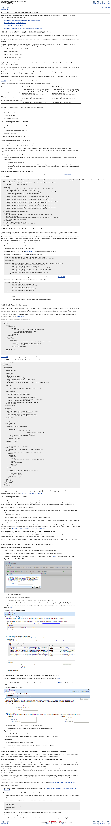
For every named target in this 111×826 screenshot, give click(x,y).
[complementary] (56, 823)
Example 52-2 (28, 251)
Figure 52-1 (54, 556)
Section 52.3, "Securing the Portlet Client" (14, 25)
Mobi (106, 7)
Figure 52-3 (58, 682)
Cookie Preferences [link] (56, 823)
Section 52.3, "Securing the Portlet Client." (32, 493)
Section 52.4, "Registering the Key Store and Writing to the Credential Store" (23, 28)
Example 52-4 (20, 316)
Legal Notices (47, 823)
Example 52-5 (4, 357)
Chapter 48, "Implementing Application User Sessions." (64, 782)
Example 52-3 (61, 277)
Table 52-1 (3, 81)
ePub (109, 7)
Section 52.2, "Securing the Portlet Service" (15, 23)
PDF (103, 7)
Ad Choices (64, 823)
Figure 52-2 (12, 607)
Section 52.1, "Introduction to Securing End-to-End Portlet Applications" (22, 20)
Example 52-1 (68, 174)
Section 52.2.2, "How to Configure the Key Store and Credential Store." (30, 528)
